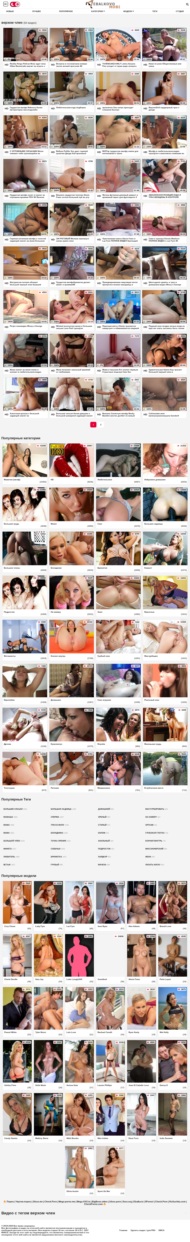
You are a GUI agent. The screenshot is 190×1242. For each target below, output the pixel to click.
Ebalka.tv (138, 1201)
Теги (154, 11)
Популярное (66, 11)
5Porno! (149, 1201)
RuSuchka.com (177, 1201)
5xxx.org (127, 1201)
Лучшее (36, 11)
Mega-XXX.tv (83, 1201)
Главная (123, 1230)
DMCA (161, 1230)
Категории (97, 11)
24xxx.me (38, 1201)
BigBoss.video (100, 1201)
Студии (180, 11)
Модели (128, 11)
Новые (10, 11)
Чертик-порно (23, 1201)
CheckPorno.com (93, 1204)
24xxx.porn (115, 1201)
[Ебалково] (103, 4)
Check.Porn (50, 1201)
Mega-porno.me (67, 1201)
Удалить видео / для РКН (143, 1230)
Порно (10, 1201)
